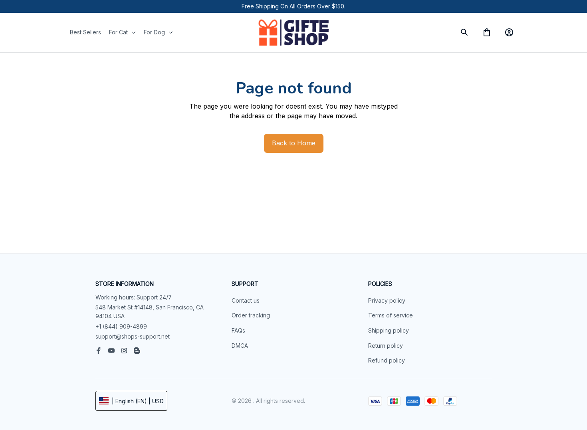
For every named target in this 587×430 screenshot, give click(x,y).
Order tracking (251, 315)
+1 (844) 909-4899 (121, 326)
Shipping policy (388, 330)
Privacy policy (386, 300)
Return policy (385, 345)
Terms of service (390, 315)
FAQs (238, 330)
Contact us (246, 300)
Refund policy (386, 360)
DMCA (240, 345)
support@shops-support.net (132, 336)
